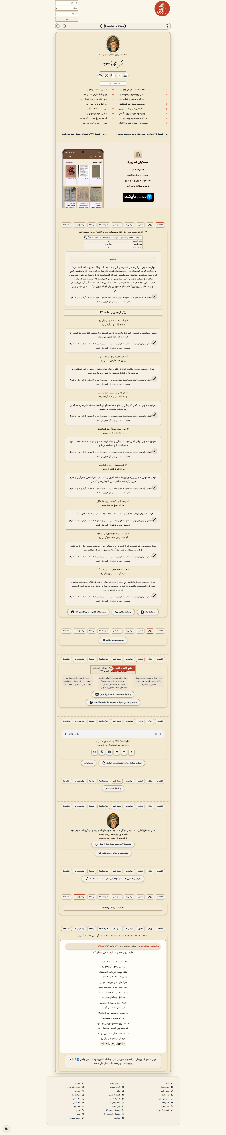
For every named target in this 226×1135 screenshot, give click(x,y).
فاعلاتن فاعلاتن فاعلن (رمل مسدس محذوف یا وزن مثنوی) (110, 237)
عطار (125, 54)
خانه (168, 1083)
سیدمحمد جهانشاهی (150, 946)
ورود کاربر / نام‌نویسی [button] (115, 26)
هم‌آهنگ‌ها (103, 224)
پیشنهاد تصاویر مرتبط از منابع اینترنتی (115, 694)
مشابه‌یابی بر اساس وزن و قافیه (115, 853)
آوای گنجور (116, 1106)
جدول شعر (165, 1091)
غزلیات (104, 54)
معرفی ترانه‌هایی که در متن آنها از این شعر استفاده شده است (115, 878)
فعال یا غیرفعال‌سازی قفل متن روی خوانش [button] (124, 763)
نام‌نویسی (121, 1059)
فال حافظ (166, 1095)
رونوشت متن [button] (149, 612)
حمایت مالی (76, 1095)
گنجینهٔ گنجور (115, 1098)
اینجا (106, 745)
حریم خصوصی (75, 1118)
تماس (78, 1114)
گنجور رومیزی (115, 1087)
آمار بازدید (77, 1106)
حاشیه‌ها (66, 224)
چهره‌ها (78, 1091)
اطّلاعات (160, 224)
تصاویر (140, 224)
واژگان (150, 224)
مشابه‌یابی (165, 1106)
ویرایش (104, 301)
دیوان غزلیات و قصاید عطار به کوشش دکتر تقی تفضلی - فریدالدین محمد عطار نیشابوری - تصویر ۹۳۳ (77, 681)
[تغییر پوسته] (6, 1128)
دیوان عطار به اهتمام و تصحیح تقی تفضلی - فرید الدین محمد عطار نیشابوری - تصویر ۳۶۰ (148, 681)
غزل (108, 241)
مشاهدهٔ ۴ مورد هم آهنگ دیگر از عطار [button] (115, 844)
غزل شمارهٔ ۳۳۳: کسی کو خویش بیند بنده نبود (83, 134)
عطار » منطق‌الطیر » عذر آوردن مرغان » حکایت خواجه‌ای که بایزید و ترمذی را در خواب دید (113, 830)
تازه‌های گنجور (164, 1110)
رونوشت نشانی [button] (125, 612)
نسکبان (117, 1118)
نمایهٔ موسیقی (164, 1098)
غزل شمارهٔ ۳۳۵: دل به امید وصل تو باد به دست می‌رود (143, 134)
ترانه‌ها (91, 224)
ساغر (118, 1091)
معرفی (78, 1083)
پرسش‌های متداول (73, 1087)
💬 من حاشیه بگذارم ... (87, 936)
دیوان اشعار (114, 54)
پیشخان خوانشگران (113, 1110)
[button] (167, 26)
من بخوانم (88, 763)
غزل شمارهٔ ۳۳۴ (113, 64)
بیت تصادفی (165, 1087)
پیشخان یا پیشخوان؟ (112, 1114)
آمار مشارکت (76, 1102)
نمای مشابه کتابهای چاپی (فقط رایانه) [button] (90, 612)
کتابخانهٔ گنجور (115, 1095)
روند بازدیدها (79, 224)
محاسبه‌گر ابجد (114, 1102)
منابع (78, 1110)
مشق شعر (117, 224)
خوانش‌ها (129, 224)
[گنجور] (162, 8)
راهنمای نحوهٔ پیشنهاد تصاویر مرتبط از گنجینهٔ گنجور (115, 702)
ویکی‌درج (108, 244)
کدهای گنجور (115, 1083)
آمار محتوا (77, 1098)
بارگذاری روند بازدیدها (113, 908)
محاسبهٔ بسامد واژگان (115, 640)
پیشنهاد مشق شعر (113, 788)
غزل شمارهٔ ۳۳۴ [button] (122, 741)
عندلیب (99, 741)
